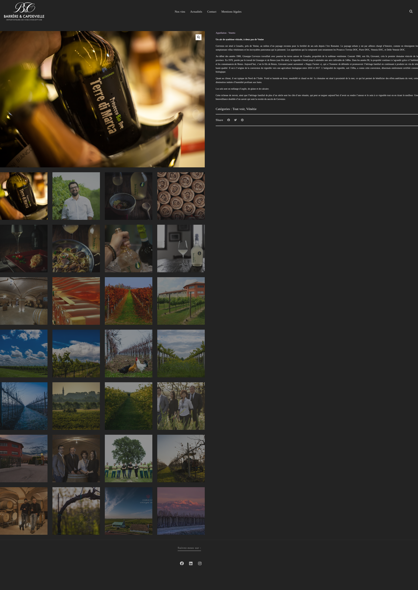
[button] (198, 37)
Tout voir (239, 109)
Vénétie (251, 109)
